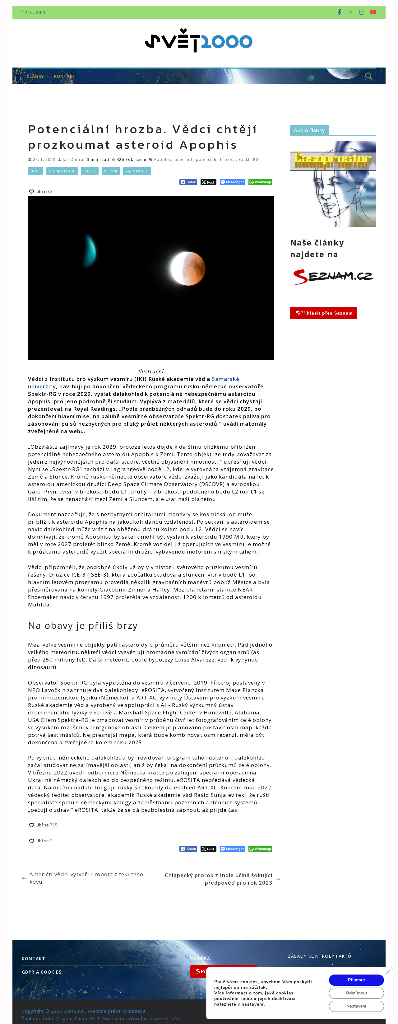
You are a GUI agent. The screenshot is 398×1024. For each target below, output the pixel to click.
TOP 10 (89, 171)
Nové (35, 171)
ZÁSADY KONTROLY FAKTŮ (319, 956)
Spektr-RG (248, 159)
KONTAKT (65, 76)
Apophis (162, 159)
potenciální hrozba (215, 159)
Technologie (62, 171)
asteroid (183, 159)
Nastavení (356, 1006)
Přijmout (356, 980)
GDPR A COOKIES (42, 972)
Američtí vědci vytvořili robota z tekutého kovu (86, 878)
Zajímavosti (137, 171)
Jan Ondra (73, 159)
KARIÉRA (200, 958)
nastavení (253, 1004)
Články (35, 76)
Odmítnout (356, 993)
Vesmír (111, 171)
